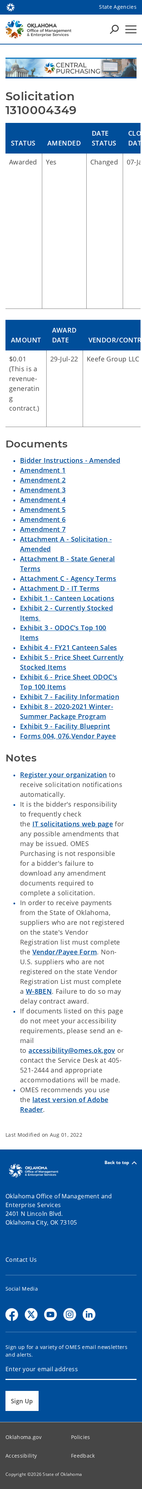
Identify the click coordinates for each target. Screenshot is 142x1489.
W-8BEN (39, 991)
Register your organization (63, 774)
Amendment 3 (43, 489)
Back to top (117, 1162)
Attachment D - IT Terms (60, 588)
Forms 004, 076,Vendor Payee (68, 736)
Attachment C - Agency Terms (68, 578)
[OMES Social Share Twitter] (31, 1314)
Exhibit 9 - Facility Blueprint (65, 726)
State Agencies (118, 6)
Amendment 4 (43, 499)
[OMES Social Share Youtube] (50, 1314)
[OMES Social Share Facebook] (11, 1314)
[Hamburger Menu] (131, 29)
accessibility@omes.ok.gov (71, 1050)
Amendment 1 (43, 470)
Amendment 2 (43, 480)
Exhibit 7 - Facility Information (69, 696)
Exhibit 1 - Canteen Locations (67, 598)
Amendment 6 (43, 519)
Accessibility (21, 1455)
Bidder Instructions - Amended (70, 460)
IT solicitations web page (72, 823)
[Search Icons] (114, 29)
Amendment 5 (43, 509)
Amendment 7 (43, 529)
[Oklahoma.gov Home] (10, 6)
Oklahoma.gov (23, 1437)
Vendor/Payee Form (64, 951)
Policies (80, 1437)
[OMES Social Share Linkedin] (89, 1314)
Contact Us (21, 1260)
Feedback (83, 1455)
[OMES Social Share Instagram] (69, 1314)
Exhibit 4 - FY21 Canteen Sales (68, 647)
